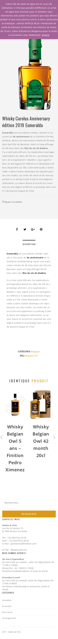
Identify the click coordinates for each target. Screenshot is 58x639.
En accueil (6, 606)
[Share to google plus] (33, 229)
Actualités (6, 600)
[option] (35, 71)
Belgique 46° (31, 355)
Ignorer (46, 35)
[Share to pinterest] (41, 229)
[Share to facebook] (17, 229)
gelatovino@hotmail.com (23, 543)
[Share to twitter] (25, 229)
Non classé (7, 612)
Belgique (35, 351)
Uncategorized (9, 618)
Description (29, 244)
